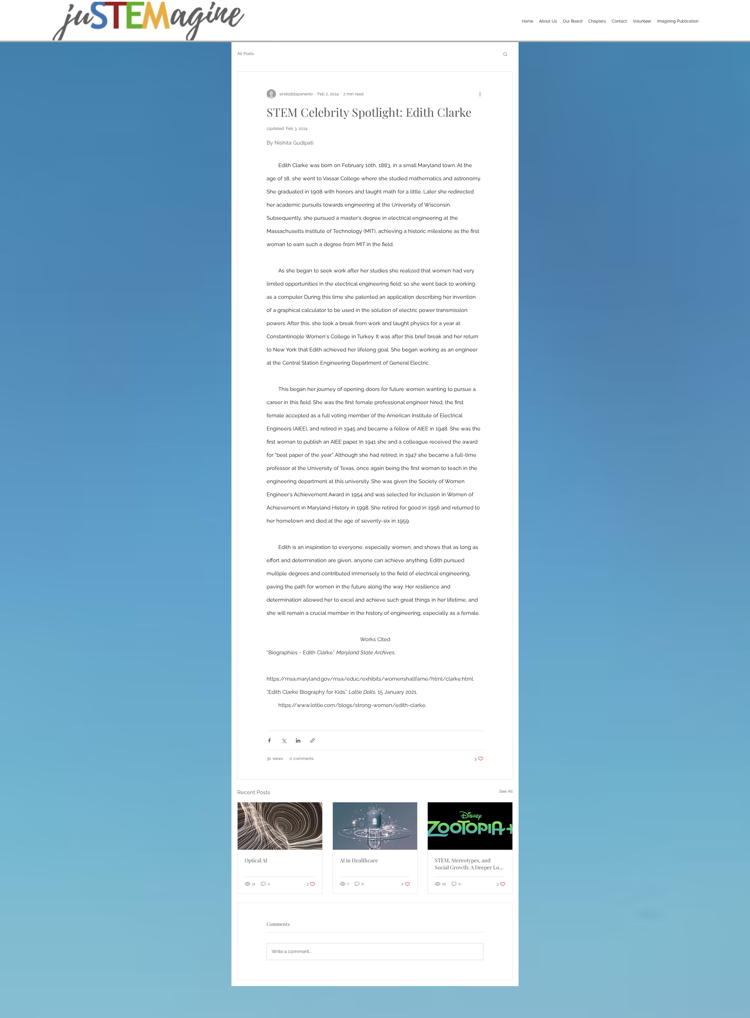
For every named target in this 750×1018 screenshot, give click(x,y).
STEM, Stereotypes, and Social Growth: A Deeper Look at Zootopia (470, 864)
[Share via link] (312, 740)
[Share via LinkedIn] (298, 740)
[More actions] (479, 93)
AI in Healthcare (359, 860)
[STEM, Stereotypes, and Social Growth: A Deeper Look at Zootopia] (470, 826)
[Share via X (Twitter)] (284, 740)
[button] (505, 53)
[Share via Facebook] (269, 740)
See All (506, 791)
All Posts (245, 53)
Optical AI (256, 860)
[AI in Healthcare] (375, 826)
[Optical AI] (280, 826)
